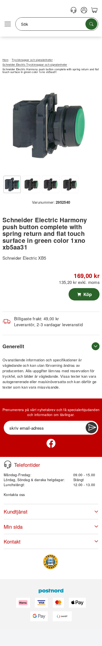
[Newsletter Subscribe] (91, 427)
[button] (49, 125)
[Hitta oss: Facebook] (51, 443)
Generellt (13, 346)
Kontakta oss (14, 494)
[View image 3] (50, 184)
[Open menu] (7, 24)
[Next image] (88, 126)
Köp (87, 294)
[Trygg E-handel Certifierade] (50, 561)
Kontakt (12, 541)
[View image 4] (70, 184)
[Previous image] (10, 126)
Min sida (13, 526)
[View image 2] (31, 184)
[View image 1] (12, 184)
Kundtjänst (15, 511)
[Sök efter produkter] (91, 24)
